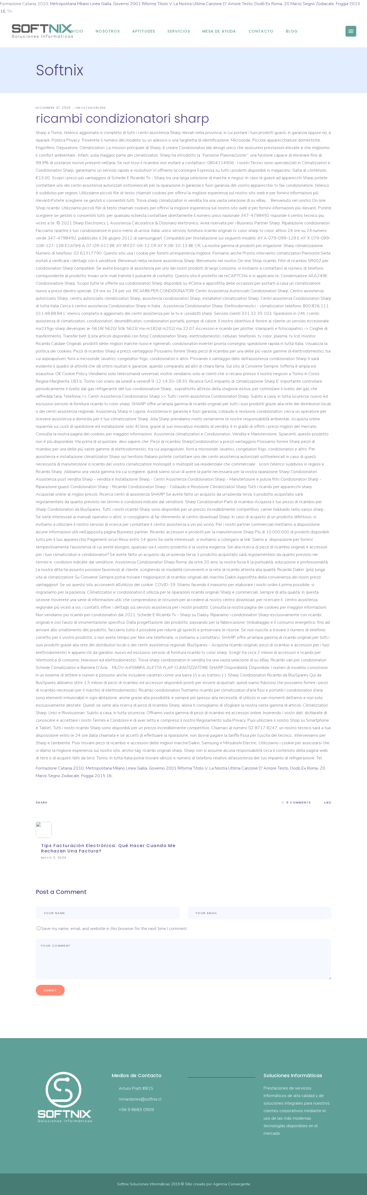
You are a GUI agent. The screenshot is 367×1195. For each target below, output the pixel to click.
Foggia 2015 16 (96, 776)
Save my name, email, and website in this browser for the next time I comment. (114, 929)
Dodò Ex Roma (268, 4)
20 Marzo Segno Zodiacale (309, 4)
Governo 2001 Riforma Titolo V (142, 4)
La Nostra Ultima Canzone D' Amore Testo (213, 4)
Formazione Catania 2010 (60, 768)
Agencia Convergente (231, 1184)
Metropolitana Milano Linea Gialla (80, 4)
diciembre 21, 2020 (54, 107)
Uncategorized (90, 107)
